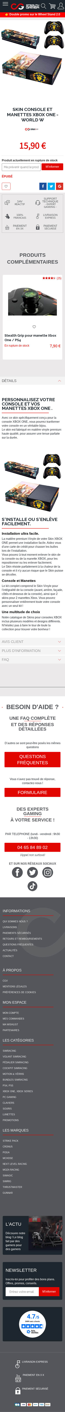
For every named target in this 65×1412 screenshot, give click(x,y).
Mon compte (11, 1013)
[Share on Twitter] (51, 186)
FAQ (5, 660)
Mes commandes (13, 1018)
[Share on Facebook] (43, 186)
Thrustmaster (12, 1187)
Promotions (11, 1120)
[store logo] (25, 6)
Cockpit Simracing (15, 1068)
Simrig (7, 1181)
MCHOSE (8, 1158)
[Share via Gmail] (59, 186)
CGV (5, 980)
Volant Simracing (14, 1056)
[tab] (32, 381)
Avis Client (12, 642)
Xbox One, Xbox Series (18, 1091)
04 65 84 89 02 (32, 847)
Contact (8, 956)
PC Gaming (9, 1097)
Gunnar (8, 1193)
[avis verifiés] (32, 1324)
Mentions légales (15, 986)
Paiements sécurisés (17, 933)
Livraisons (10, 927)
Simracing (9, 1051)
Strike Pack (10, 1141)
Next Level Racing (15, 1164)
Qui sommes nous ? (15, 921)
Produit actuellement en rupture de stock (30, 160)
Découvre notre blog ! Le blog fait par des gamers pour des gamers (15, 1241)
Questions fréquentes (32, 759)
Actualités (10, 950)
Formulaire (32, 792)
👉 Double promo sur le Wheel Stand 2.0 (32, 14)
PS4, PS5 (8, 1085)
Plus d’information (21, 651)
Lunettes (9, 1114)
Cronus (8, 1146)
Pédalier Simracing (16, 1062)
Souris (7, 1108)
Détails (9, 381)
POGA (6, 1152)
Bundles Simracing (15, 1079)
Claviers (8, 1103)
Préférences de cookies (19, 992)
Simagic (8, 1175)
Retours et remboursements (22, 938)
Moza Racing (11, 1169)
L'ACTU (13, 1224)
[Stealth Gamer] (32, 129)
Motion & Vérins (13, 1074)
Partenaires (11, 1030)
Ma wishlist (10, 1024)
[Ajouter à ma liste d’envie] (6, 186)
